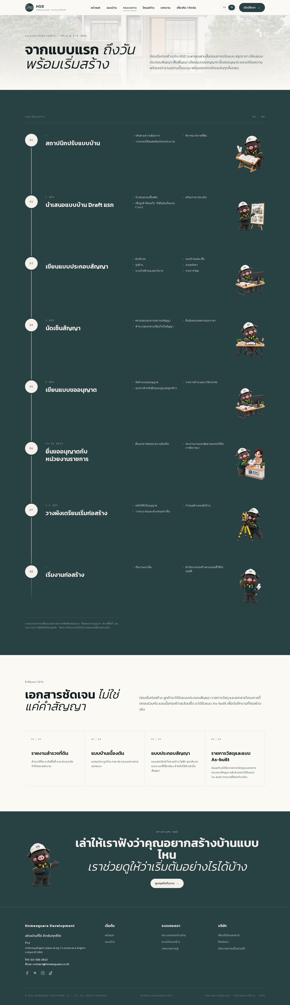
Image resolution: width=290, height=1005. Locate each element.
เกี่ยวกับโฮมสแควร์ (228, 935)
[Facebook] (27, 973)
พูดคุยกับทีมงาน (167, 883)
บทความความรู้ (170, 949)
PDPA (262, 995)
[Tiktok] (51, 973)
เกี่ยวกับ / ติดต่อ (186, 8)
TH (231, 7)
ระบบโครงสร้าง (171, 942)
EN (224, 7)
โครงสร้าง (148, 8)
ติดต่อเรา (223, 942)
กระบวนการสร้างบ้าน (174, 935)
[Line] (35, 973)
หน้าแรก (95, 8)
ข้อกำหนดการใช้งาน (244, 995)
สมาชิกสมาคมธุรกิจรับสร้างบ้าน (156, 995)
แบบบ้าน (112, 8)
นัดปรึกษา (252, 7)
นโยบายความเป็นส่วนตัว (231, 949)
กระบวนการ (130, 8)
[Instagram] (43, 973)
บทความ (165, 8)
